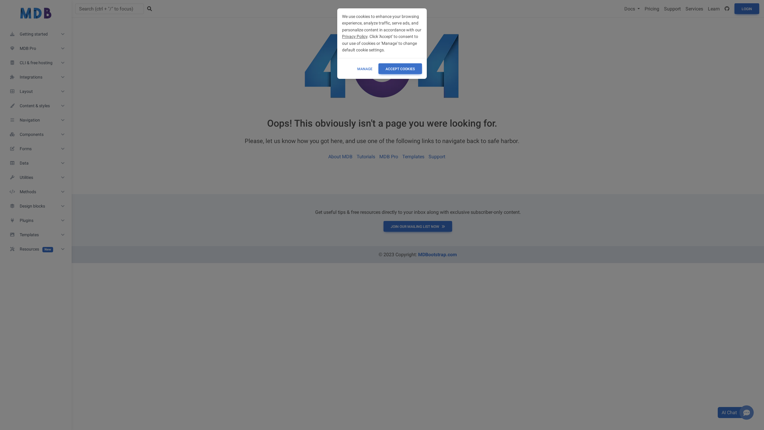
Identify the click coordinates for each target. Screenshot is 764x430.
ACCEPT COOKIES (400, 69)
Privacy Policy (354, 36)
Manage (364, 69)
